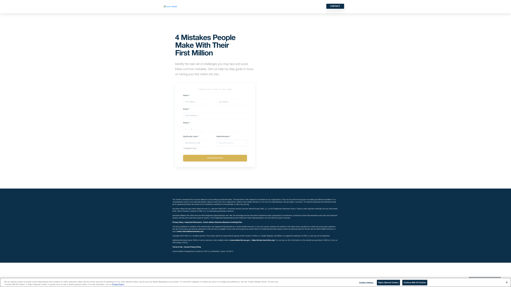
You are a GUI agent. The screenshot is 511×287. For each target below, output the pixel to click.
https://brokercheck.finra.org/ (263, 240)
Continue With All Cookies (415, 283)
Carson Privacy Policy (192, 247)
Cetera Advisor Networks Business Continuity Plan (222, 222)
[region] (255, 282)
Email (186, 109)
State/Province (223, 137)
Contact (335, 6)
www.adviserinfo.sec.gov (240, 240)
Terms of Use (177, 247)
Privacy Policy (177, 222)
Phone (186, 123)
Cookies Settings (366, 283)
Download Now (215, 158)
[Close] (507, 282)
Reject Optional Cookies (388, 283)
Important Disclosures (193, 222)
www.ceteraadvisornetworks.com (190, 231)
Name (186, 96)
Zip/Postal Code (191, 137)
